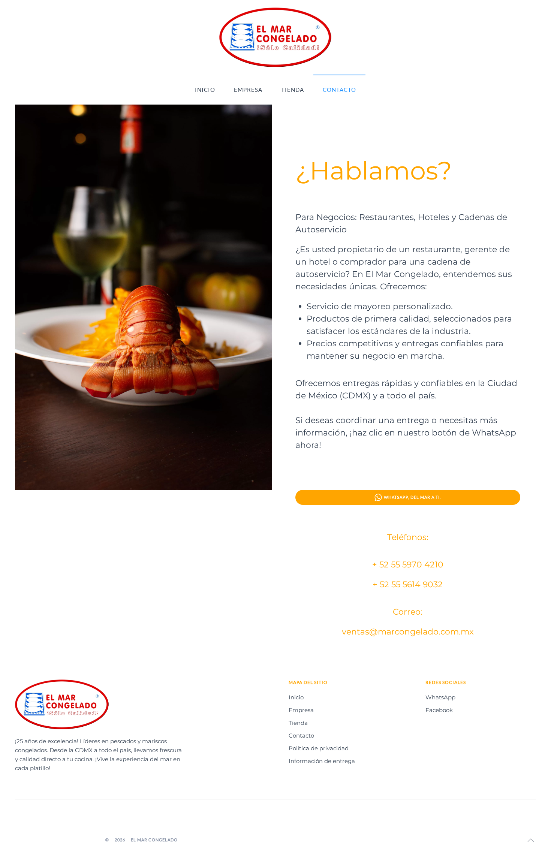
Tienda (292, 89)
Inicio (205, 89)
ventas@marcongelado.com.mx (408, 632)
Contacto (339, 89)
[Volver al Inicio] (275, 37)
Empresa (248, 89)
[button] (531, 840)
